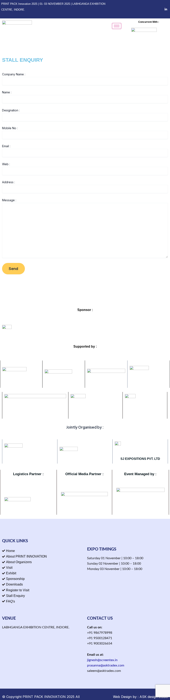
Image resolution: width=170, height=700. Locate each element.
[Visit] (42, 567)
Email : (6, 146)
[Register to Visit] (42, 590)
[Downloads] (42, 584)
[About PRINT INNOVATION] (42, 556)
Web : (6, 164)
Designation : (11, 110)
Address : (8, 182)
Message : (9, 200)
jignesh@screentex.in (102, 660)
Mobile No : (10, 128)
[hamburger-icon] (116, 26)
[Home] (42, 551)
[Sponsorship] (42, 579)
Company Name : (13, 74)
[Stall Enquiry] (42, 596)
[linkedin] (166, 9)
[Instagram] (158, 9)
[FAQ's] (42, 601)
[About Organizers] (42, 562)
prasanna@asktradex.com (105, 665)
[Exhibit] (42, 573)
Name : (6, 92)
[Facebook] (151, 9)
